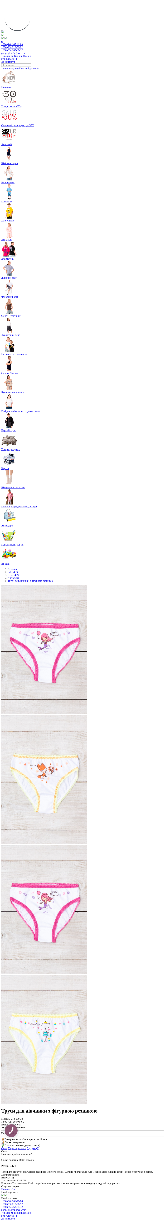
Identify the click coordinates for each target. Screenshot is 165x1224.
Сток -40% (13, 575)
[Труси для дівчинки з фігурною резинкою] (44, 713)
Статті (14, 1189)
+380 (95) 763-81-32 (12, 50)
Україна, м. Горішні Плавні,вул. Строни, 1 (16, 57)
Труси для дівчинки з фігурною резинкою (30, 580)
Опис (4, 1148)
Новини (5, 1189)
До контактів (8, 61)
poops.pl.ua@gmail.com (13, 53)
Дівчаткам (13, 578)
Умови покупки (10, 68)
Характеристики (17, 1148)
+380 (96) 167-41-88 (12, 44)
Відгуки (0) (33, 1148)
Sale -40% (13, 572)
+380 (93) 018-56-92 (12, 47)
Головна (12, 569)
